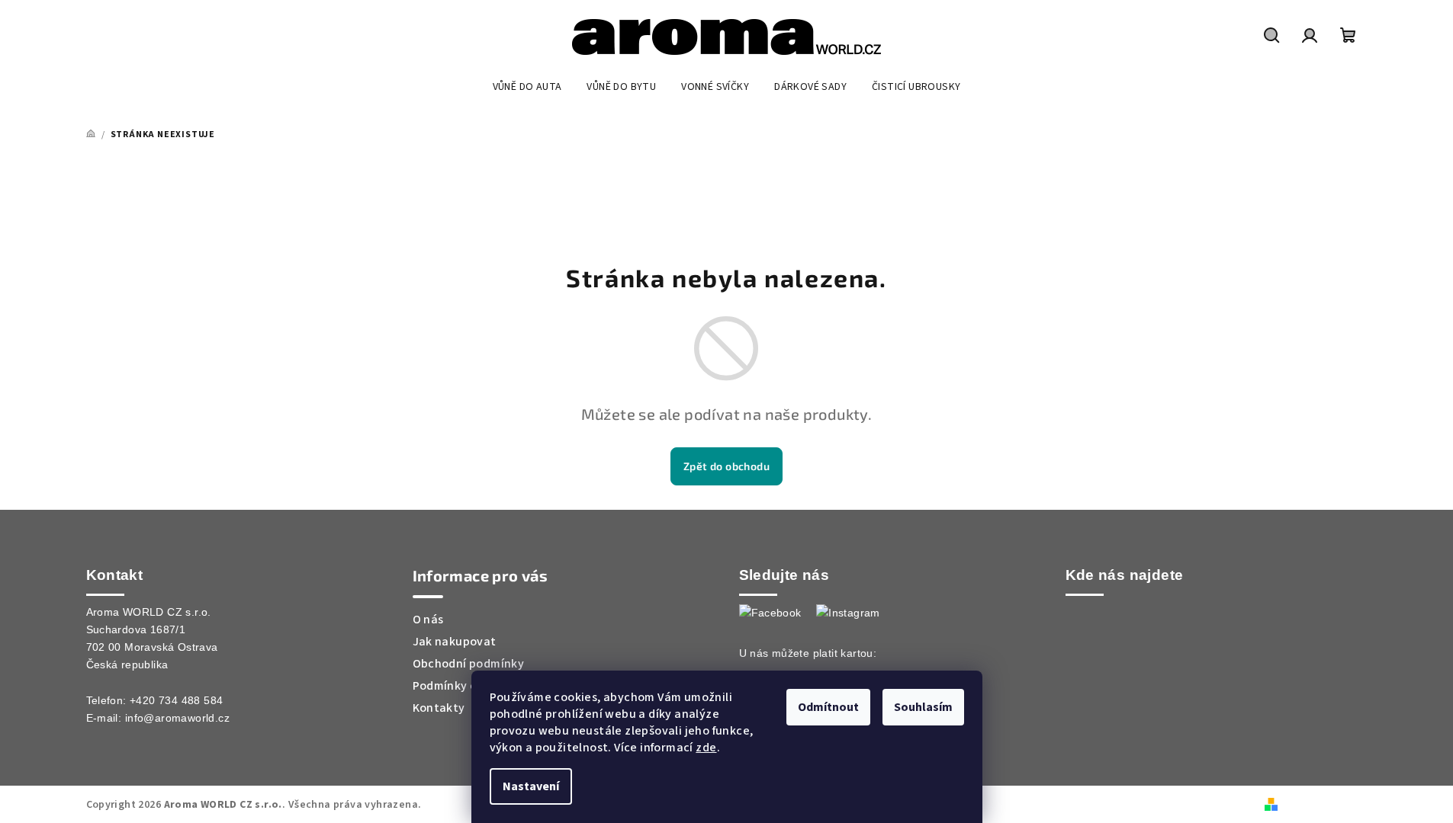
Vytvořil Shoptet (1325, 804)
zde (706, 747)
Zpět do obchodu (726, 466)
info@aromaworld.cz (177, 718)
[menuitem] (527, 86)
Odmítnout (828, 707)
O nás (428, 619)
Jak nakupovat (455, 641)
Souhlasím (923, 707)
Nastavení (531, 786)
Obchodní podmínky (469, 663)
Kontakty (439, 708)
